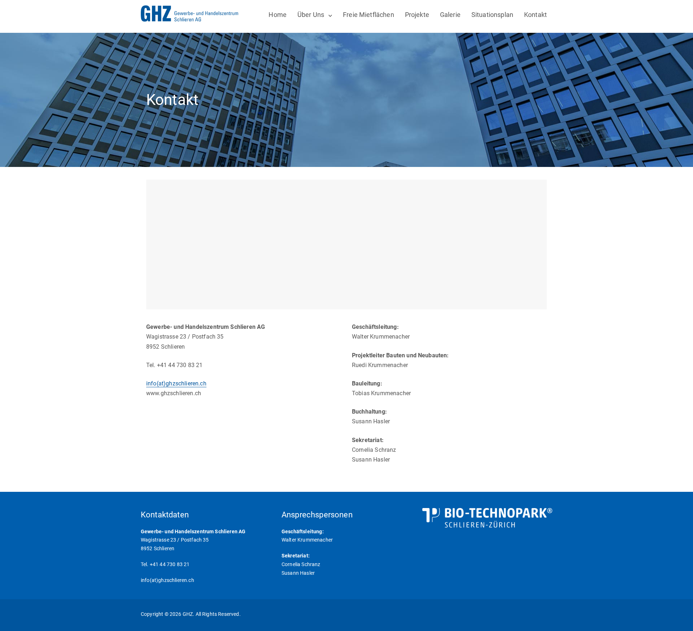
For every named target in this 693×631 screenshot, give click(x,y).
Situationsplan (492, 14)
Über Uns (310, 14)
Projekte (417, 14)
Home (278, 14)
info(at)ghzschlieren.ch (176, 383)
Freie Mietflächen (368, 14)
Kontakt (535, 14)
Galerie (450, 14)
